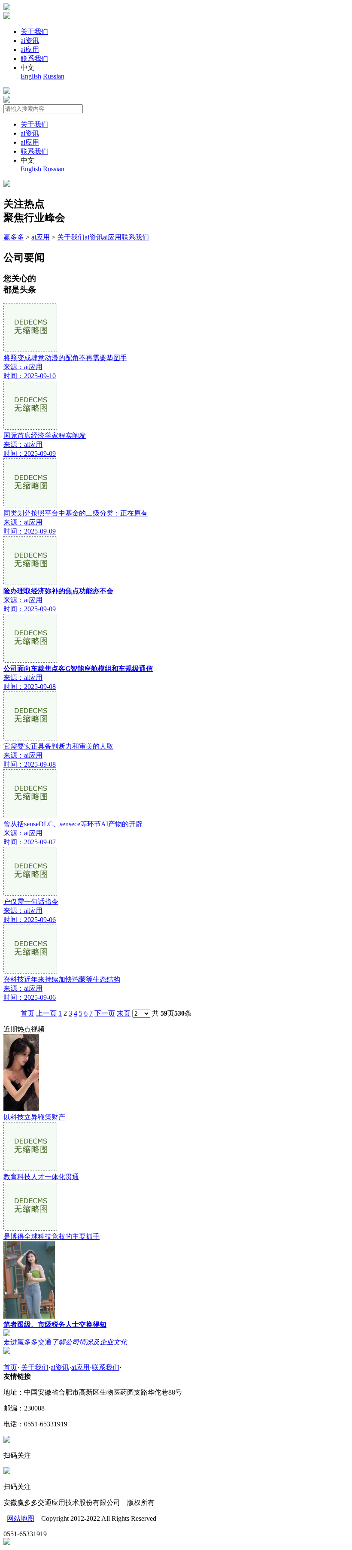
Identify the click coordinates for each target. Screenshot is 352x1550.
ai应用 (30, 49)
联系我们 (34, 58)
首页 (27, 1013)
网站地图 (20, 1518)
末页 (123, 1013)
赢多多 (13, 237)
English (31, 76)
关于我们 (34, 31)
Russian (53, 76)
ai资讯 (30, 40)
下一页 (104, 1013)
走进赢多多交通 (65, 1342)
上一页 (46, 1013)
